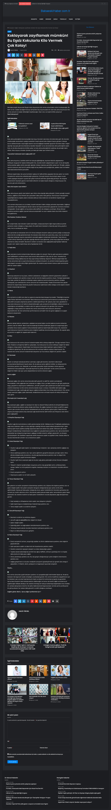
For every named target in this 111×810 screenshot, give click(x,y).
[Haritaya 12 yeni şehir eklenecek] (81, 176)
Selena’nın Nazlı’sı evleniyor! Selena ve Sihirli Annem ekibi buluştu (89, 87)
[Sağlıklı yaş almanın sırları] (60, 670)
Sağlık (55, 19)
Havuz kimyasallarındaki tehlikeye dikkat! (37, 678)
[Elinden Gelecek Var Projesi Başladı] (81, 95)
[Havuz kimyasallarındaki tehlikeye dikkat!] (38, 670)
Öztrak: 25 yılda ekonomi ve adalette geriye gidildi (95, 80)
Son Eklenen (90, 27)
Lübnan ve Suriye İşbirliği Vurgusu (41, 3)
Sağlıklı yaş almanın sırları (59, 677)
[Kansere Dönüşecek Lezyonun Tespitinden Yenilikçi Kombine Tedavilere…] (60, 689)
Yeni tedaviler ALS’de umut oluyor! (37, 697)
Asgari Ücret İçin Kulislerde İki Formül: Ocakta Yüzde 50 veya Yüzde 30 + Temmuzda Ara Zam (95, 138)
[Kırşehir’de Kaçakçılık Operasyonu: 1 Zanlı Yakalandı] (81, 149)
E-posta (10, 747)
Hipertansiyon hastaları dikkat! (15, 678)
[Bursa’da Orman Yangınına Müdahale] (81, 157)
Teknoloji (63, 19)
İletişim (77, 19)
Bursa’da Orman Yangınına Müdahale (94, 156)
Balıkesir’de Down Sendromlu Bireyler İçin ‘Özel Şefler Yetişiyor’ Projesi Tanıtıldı (95, 54)
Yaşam (71, 19)
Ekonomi (48, 19)
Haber (41, 19)
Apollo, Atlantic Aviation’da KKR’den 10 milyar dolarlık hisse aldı (89, 120)
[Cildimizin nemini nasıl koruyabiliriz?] (12, 126)
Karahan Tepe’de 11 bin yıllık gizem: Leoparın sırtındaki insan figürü (88, 62)
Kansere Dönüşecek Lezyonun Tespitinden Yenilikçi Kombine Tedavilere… (60, 698)
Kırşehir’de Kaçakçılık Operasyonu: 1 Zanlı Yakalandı (94, 148)
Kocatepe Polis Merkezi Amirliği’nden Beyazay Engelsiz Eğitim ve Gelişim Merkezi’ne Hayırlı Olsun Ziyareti (15, 700)
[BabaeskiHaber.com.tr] (55, 11)
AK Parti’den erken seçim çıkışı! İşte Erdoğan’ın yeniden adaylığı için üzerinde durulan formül (95, 70)
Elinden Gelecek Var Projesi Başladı (94, 94)
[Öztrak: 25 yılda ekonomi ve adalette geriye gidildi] (81, 80)
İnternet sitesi (44, 747)
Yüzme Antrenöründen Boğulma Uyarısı (95, 101)
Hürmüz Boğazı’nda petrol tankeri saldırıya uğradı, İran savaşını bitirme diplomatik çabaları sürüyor (88, 128)
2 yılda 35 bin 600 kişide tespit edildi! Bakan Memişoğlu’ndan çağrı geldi (59, 126)
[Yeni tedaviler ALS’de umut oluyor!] (38, 689)
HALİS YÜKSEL (14, 50)
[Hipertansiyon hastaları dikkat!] (17, 670)
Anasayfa (34, 19)
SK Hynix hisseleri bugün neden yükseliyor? (90, 162)
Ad (8, 741)
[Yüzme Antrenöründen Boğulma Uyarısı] (81, 103)
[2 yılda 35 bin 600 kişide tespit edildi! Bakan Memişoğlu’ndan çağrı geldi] (45, 126)
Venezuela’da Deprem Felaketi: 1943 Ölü (89, 108)
